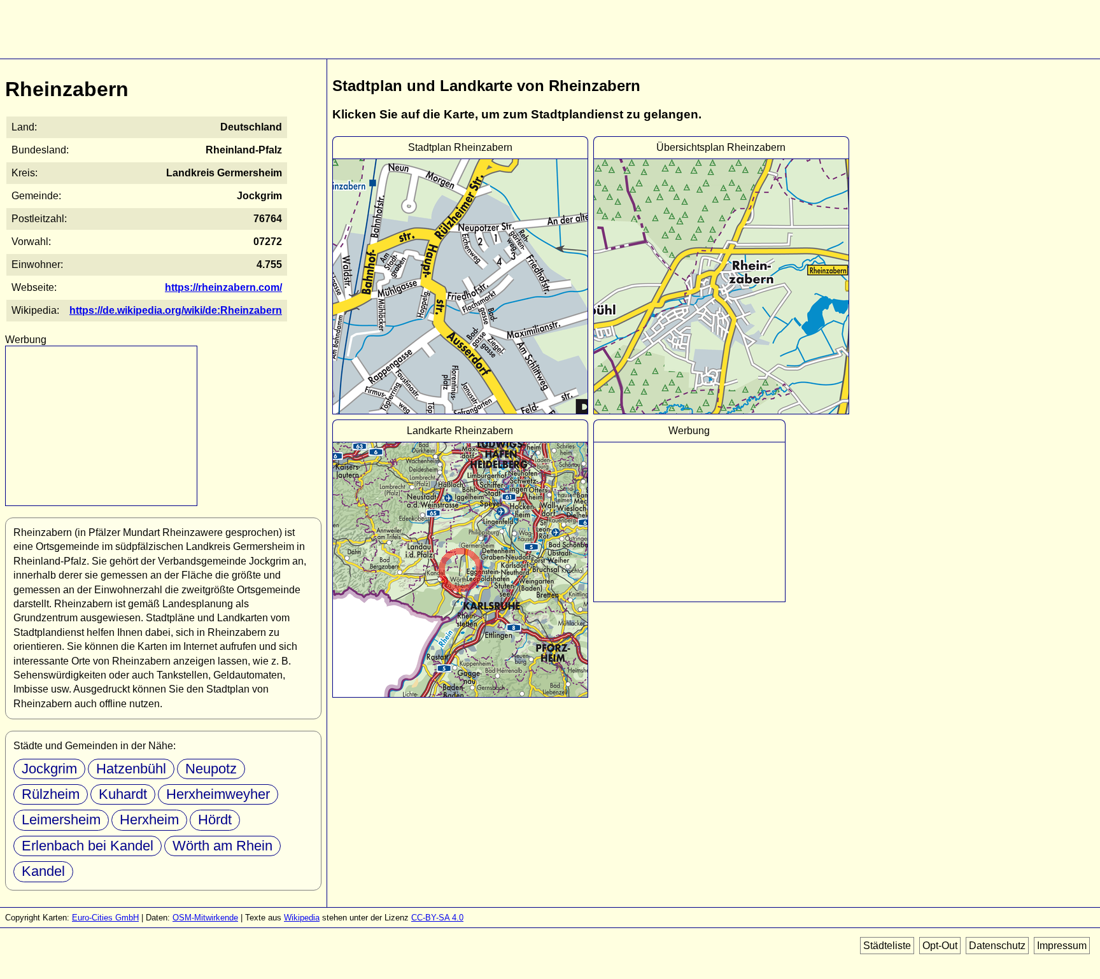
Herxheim (149, 820)
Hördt (215, 820)
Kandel (43, 871)
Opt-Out (939, 945)
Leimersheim (61, 820)
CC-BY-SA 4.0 (437, 917)
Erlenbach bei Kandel (87, 846)
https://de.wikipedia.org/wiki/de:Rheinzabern (175, 310)
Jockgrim (49, 769)
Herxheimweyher (218, 794)
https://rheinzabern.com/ (223, 287)
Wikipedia (302, 917)
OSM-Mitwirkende (205, 917)
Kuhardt (123, 794)
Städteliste (887, 945)
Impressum (1062, 945)
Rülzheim (51, 794)
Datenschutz (997, 945)
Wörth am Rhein (222, 846)
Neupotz (211, 769)
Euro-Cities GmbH (105, 917)
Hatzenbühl (131, 769)
